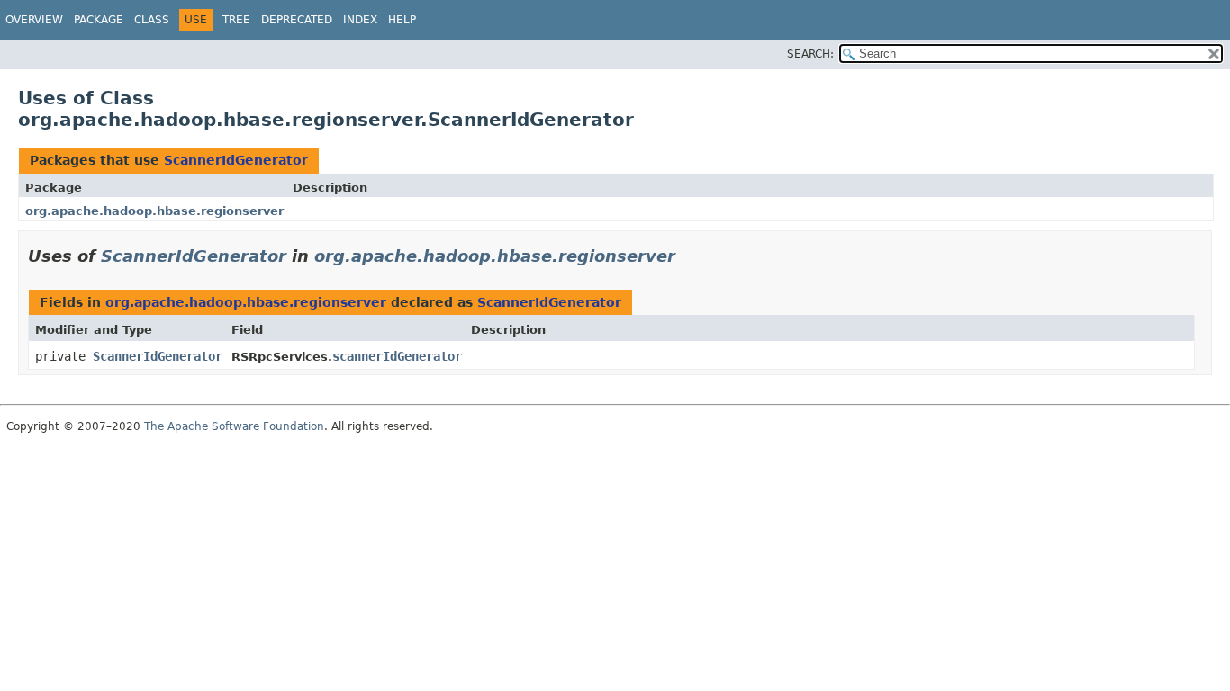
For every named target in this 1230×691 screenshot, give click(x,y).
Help (402, 19)
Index (360, 19)
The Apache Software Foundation (234, 426)
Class (151, 19)
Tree (236, 19)
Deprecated (296, 19)
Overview (34, 19)
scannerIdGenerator (397, 356)
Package (98, 19)
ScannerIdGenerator (236, 160)
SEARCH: (810, 54)
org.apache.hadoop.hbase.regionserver (154, 211)
